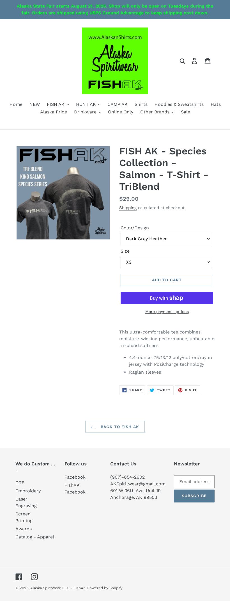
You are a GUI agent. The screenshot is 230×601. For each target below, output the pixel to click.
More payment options (167, 311)
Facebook (75, 477)
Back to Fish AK (119, 426)
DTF (19, 482)
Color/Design (135, 227)
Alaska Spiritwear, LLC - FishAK (58, 588)
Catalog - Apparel (34, 537)
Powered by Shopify (105, 588)
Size (125, 251)
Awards (23, 528)
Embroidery (28, 490)
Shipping (128, 207)
